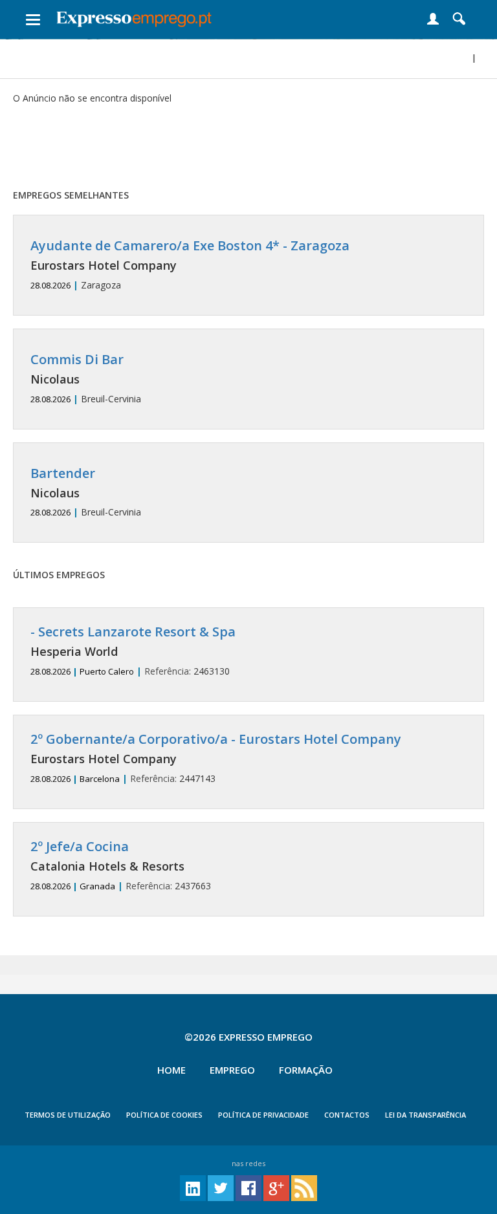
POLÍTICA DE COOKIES (164, 1115)
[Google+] (276, 1187)
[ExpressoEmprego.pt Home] (134, 16)
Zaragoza (189, 265)
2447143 (215, 758)
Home (171, 1069)
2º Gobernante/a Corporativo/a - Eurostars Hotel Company (215, 739)
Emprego (232, 1069)
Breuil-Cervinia (85, 378)
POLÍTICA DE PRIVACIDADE (263, 1115)
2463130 (133, 651)
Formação (306, 1069)
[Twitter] (221, 1187)
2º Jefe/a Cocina (79, 846)
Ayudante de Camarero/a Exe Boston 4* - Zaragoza (189, 245)
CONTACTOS (347, 1115)
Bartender (62, 473)
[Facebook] (248, 1187)
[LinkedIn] (193, 1187)
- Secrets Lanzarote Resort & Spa (133, 631)
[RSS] (304, 1187)
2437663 (120, 866)
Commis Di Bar (77, 359)
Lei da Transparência (425, 1115)
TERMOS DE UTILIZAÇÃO (68, 1115)
